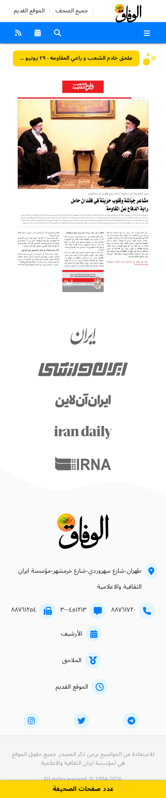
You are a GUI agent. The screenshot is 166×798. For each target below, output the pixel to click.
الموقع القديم (29, 10)
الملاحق (71, 660)
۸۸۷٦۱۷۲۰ (123, 610)
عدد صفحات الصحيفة (83, 789)
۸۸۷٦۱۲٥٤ (23, 610)
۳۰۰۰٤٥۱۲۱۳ (73, 610)
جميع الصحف (71, 10)
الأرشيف (71, 633)
